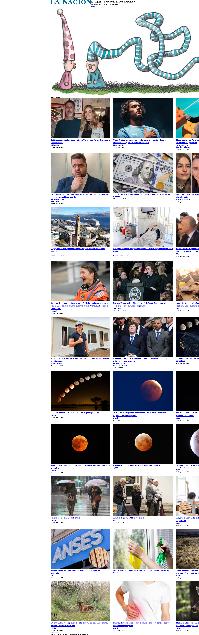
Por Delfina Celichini (119, 364)
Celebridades (55, 145)
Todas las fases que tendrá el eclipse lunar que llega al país (75, 413)
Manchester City (118, 145)
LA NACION (94, 6)
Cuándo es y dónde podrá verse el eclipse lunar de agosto (137, 465)
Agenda (53, 415)
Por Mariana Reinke (182, 145)
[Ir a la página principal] (71, 3)
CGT (177, 254)
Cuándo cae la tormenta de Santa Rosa (66, 518)
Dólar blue (116, 197)
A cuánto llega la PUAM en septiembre (129, 518)
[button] (80, 118)
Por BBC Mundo (55, 254)
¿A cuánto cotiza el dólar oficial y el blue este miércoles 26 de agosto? (142, 194)
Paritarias (116, 573)
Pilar (177, 308)
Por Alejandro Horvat (119, 254)
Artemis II (54, 311)
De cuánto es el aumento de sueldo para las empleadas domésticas (141, 570)
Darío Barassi (55, 201)
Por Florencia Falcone (57, 199)
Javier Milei (117, 308)
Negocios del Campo (183, 147)
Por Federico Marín (182, 468)
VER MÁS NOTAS (55, 632)
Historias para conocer (58, 256)
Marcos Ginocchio (56, 364)
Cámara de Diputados (120, 365)
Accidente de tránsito (183, 199)
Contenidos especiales (120, 256)
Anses (115, 520)
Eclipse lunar (180, 361)
